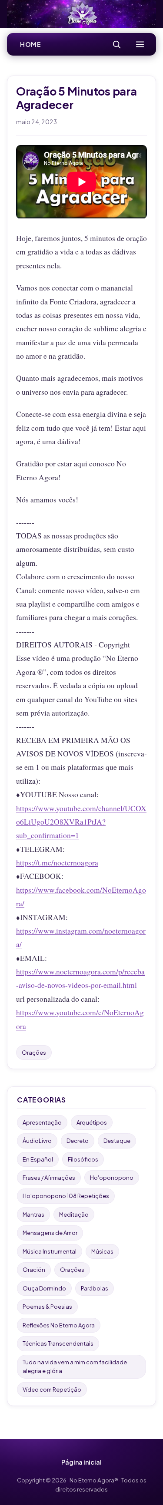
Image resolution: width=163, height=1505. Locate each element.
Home (30, 44)
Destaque (116, 1140)
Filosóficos (83, 1159)
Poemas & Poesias (47, 1306)
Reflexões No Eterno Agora (59, 1325)
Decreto (78, 1140)
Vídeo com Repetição (52, 1389)
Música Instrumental (50, 1251)
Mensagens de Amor (50, 1232)
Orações (34, 1052)
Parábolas (94, 1288)
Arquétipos (92, 1122)
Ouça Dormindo (44, 1288)
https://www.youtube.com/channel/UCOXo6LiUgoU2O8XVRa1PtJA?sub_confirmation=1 (81, 822)
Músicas (102, 1251)
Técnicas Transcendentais (58, 1343)
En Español (38, 1159)
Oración (34, 1269)
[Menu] (140, 44)
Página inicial (81, 1462)
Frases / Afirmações (49, 1177)
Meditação (74, 1214)
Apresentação (42, 1122)
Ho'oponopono (111, 1177)
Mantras (33, 1214)
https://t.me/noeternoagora (57, 863)
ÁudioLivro (37, 1140)
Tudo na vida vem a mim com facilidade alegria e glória (75, 1366)
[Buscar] (116, 44)
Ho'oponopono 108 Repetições (66, 1195)
